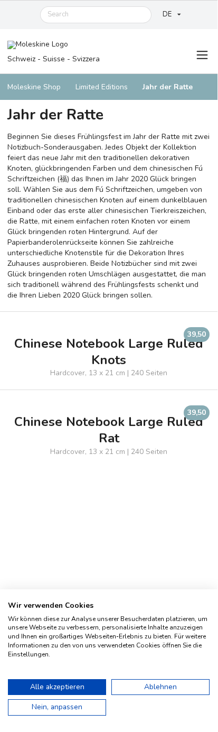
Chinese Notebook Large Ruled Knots (108, 352)
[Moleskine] (53, 46)
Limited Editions (101, 87)
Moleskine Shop (34, 87)
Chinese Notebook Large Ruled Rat (108, 430)
